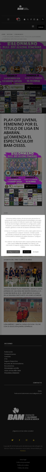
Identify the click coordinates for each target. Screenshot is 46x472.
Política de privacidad (22, 243)
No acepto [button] (27, 252)
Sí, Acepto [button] (36, 252)
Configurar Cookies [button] (13, 252)
